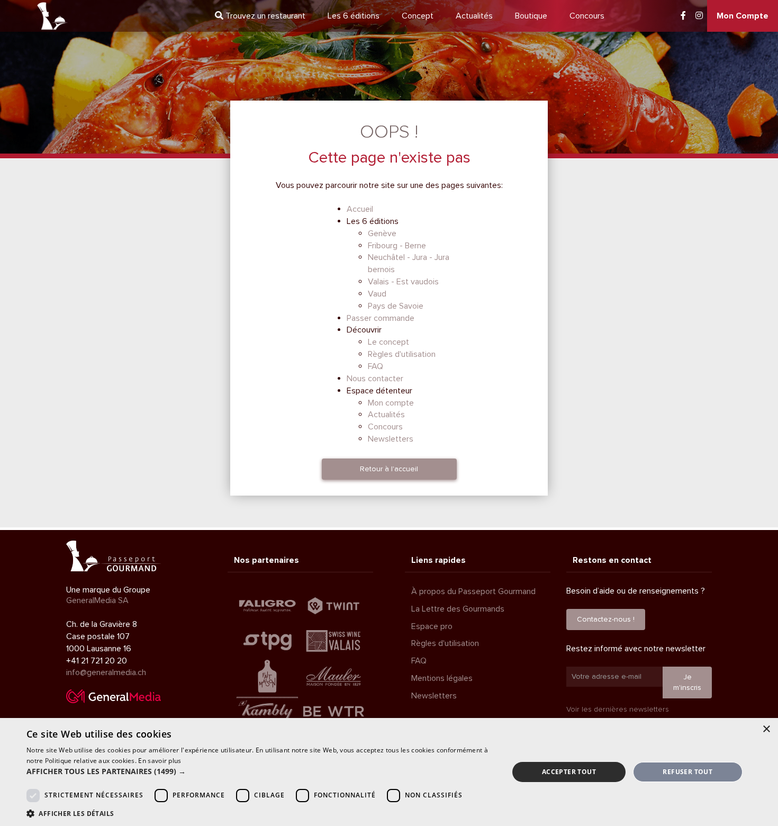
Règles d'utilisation (402, 354)
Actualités (474, 16)
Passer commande (380, 318)
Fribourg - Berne (397, 245)
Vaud (377, 294)
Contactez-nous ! (606, 619)
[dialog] (389, 772)
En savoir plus (159, 760)
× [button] (766, 729)
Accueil (360, 209)
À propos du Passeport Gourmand (473, 591)
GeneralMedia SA (97, 600)
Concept (417, 16)
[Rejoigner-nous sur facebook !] (683, 16)
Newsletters (390, 439)
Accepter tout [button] (569, 771)
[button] (260, 771)
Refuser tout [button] (687, 771)
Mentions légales (442, 678)
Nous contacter (375, 378)
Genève (382, 233)
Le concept (388, 342)
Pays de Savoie (395, 306)
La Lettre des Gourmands (457, 609)
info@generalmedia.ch (106, 672)
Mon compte (391, 403)
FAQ (375, 366)
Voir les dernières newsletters (617, 709)
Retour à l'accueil (389, 468)
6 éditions (353, 16)
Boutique (531, 16)
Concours (586, 16)
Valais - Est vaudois (403, 281)
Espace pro (432, 626)
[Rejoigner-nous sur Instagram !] (699, 16)
